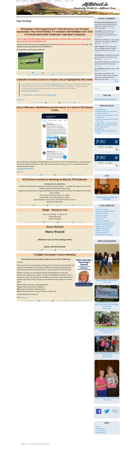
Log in (98, 427)
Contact (32, 1)
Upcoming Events (32, 75)
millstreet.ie (57, 1)
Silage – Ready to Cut (54, 210)
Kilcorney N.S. (100, 219)
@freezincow (55, 84)
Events (67, 1)
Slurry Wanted (54, 226)
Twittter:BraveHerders (25, 168)
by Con (29, 73)
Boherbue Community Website (105, 211)
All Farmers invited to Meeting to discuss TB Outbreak (54, 179)
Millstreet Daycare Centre (104, 227)
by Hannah (37, 175)
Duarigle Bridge (101, 109)
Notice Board (73, 250)
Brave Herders (75, 175)
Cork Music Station (101, 215)
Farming (64, 75)
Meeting (75, 300)
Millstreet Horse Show (102, 229)
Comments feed (101, 430)
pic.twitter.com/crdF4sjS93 (30, 91)
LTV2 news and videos (103, 221)
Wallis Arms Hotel (85, 205)
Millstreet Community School (105, 225)
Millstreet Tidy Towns (103, 231)
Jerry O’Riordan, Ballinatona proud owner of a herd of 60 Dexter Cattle (55, 109)
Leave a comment (52, 102)
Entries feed (100, 428)
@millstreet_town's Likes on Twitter (105, 99)
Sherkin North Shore (102, 232)
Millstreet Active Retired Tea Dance (107, 125)
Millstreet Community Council (105, 223)
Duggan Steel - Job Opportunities (106, 123)
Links (72, 1)
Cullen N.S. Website (101, 217)
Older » (117, 81)
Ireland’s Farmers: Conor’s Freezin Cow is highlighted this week (55, 79)
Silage (81, 222)
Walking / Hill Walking (45, 75)
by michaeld (41, 102)
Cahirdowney (58, 75)
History (48, 1)
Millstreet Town (86, 73)
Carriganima (59, 73)
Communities (67, 73)
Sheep (70, 75)
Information (39, 1)
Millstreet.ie (24, 444)
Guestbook (24, 1)
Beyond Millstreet (49, 73)
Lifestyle (79, 73)
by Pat (31, 205)
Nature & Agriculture (67, 102)
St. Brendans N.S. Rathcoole (104, 234)
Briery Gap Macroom (102, 213)
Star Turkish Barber (102, 127)
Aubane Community (102, 209)
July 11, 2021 (52, 95)
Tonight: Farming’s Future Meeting (55, 254)
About (18, 1)
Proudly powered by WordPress (39, 444)
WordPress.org (100, 432)
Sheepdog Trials (77, 75)
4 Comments (38, 73)
